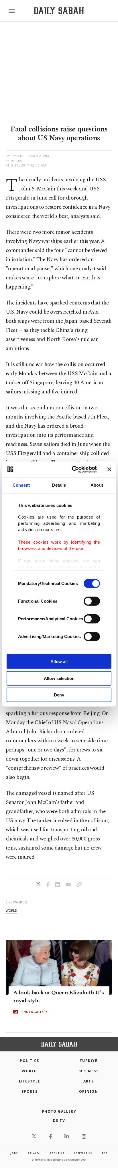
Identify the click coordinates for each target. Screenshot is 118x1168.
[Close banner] (109, 469)
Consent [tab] (21, 485)
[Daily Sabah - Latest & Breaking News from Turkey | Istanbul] (59, 11)
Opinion (88, 1091)
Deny (59, 694)
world (11, 910)
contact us (83, 1153)
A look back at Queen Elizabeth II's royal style (58, 996)
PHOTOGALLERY (34, 1012)
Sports (29, 1091)
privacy (34, 1153)
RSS (104, 1153)
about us (57, 1153)
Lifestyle (29, 1081)
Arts (88, 1081)
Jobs (14, 1153)
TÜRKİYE (88, 1060)
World (29, 1071)
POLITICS (29, 1060)
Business (88, 1071)
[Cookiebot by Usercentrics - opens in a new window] (73, 469)
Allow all (59, 661)
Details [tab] (59, 485)
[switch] (92, 601)
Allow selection (59, 678)
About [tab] (97, 485)
